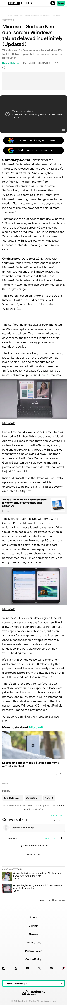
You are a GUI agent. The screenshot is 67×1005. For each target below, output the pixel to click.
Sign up (59, 816)
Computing (8, 20)
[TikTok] (63, 968)
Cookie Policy (33, 959)
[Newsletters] (51, 968)
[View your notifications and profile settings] (61, 838)
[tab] (11, 838)
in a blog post (25, 177)
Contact (33, 925)
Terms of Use (33, 942)
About (33, 917)
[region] (33, 858)
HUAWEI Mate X (29, 449)
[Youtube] (27, 968)
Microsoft (8, 423)
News (5, 783)
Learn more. (56, 15)
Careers (33, 934)
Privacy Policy (33, 950)
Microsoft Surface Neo (16, 280)
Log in (52, 816)
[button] (33, 3)
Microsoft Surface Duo (17, 267)
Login (61, 3)
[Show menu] (3, 3)
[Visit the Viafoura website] (58, 900)
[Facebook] (3, 968)
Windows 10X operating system (22, 195)
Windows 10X (11, 308)
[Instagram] (15, 968)
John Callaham (12, 63)
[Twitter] (39, 968)
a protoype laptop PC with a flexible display (30, 672)
